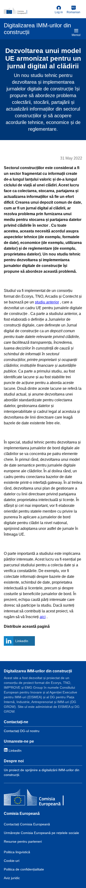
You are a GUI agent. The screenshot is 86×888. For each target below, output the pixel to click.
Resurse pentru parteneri (23, 841)
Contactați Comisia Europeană (27, 824)
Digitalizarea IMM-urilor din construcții (38, 671)
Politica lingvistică (17, 852)
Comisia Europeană (22, 813)
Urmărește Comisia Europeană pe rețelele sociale (41, 833)
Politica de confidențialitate (24, 869)
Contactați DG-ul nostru (21, 731)
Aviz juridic (12, 878)
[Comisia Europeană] (34, 798)
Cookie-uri (11, 861)
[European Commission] (28, 10)
